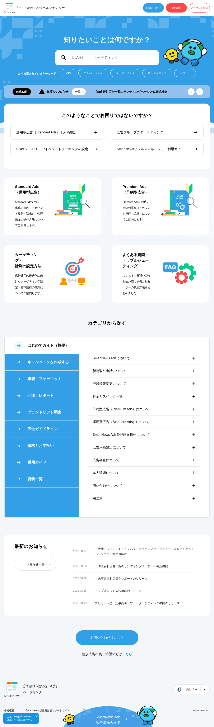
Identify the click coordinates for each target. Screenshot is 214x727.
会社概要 (9, 710)
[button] (191, 91)
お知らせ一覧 (35, 564)
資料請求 (176, 7)
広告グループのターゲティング (140, 132)
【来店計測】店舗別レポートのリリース (121, 578)
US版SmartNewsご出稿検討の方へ (23, 718)
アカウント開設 (199, 7)
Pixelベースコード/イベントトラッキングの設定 (52, 149)
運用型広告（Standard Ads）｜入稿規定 (46, 132)
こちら (127, 654)
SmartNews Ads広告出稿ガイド (108, 719)
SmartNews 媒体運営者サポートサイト (48, 710)
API (68, 73)
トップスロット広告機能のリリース (118, 591)
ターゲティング (125, 73)
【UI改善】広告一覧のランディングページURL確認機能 (130, 91)
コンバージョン (93, 73)
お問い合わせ (153, 7)
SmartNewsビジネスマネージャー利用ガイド (150, 149)
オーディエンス (157, 73)
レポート (185, 73)
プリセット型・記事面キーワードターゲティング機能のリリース (137, 603)
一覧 (78, 91)
